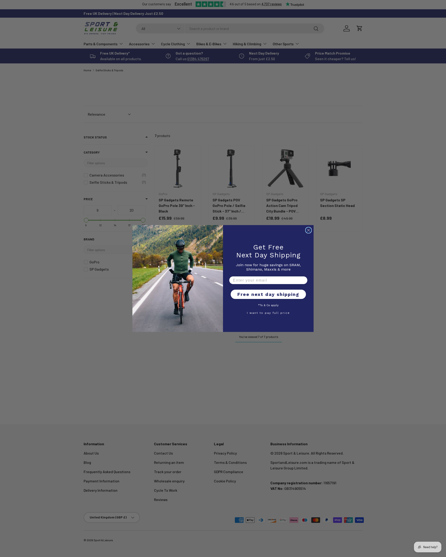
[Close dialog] (308, 230)
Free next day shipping (268, 294)
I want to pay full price (268, 312)
